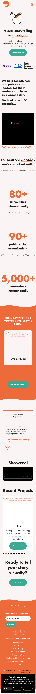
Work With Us (18, 52)
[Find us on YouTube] (14, 631)
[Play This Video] (18, 129)
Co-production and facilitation (18, 661)
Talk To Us (18, 582)
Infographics (18, 642)
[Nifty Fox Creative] (6, 4)
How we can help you (18, 384)
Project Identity (18, 655)
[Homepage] (18, 606)
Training (18, 664)
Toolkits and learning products (18, 658)
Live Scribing (18, 648)
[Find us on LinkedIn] (21, 631)
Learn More (27, 683)
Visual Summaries (18, 652)
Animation (18, 645)
